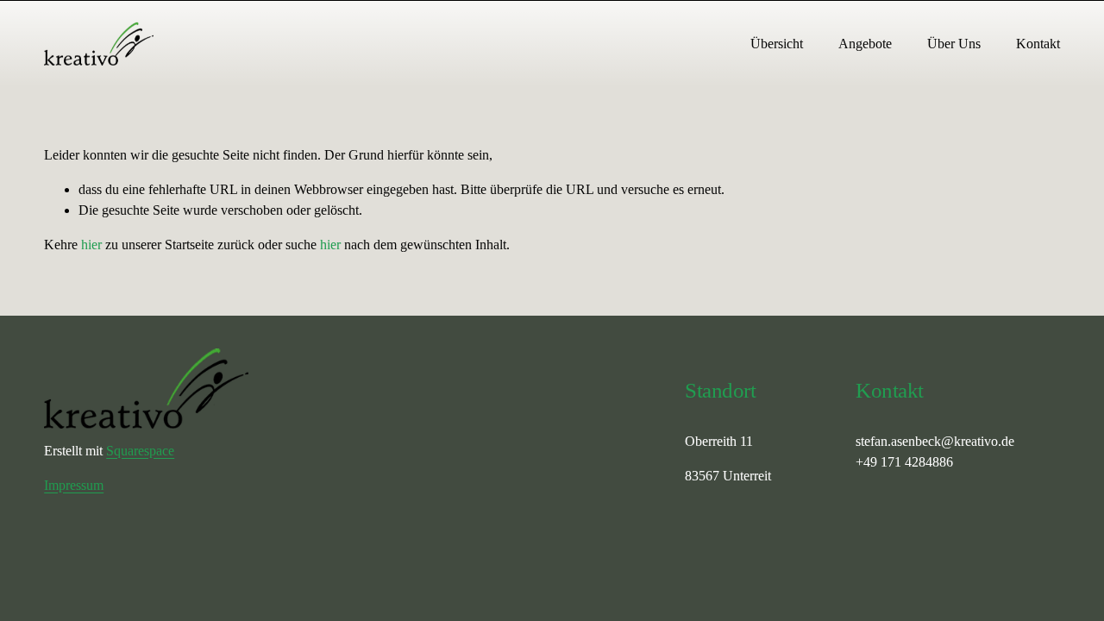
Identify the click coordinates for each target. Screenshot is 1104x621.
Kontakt (1038, 43)
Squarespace (140, 450)
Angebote (865, 43)
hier (91, 244)
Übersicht (776, 43)
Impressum (74, 485)
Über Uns (954, 43)
